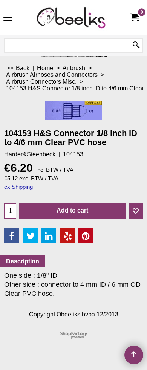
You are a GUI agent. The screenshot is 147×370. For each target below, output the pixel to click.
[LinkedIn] (48, 235)
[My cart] (134, 17)
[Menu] (7, 18)
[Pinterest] (85, 235)
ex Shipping (18, 187)
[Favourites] (136, 211)
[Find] (136, 45)
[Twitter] (30, 235)
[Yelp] (67, 235)
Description (22, 261)
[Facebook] (11, 235)
